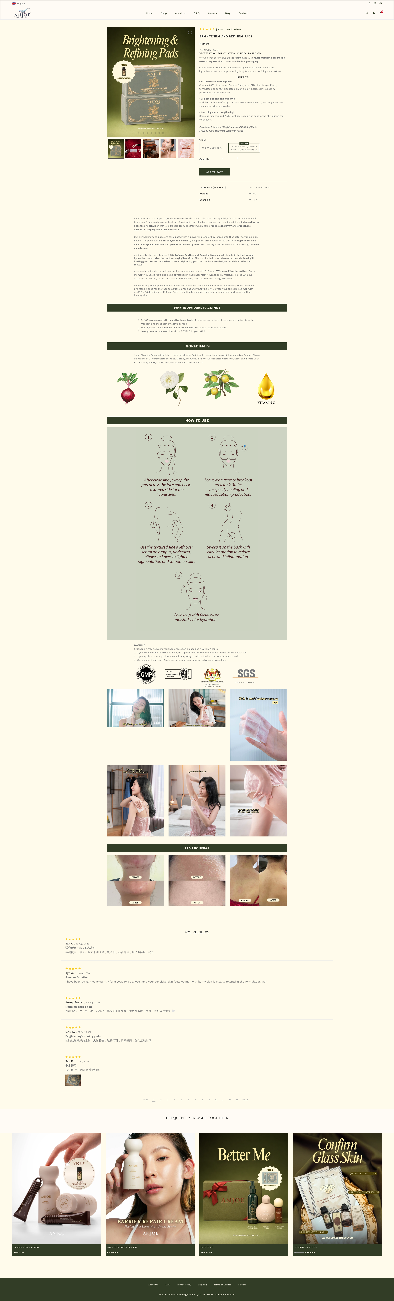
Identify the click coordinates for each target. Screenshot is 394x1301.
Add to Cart (214, 172)
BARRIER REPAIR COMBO (26, 1247)
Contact (243, 13)
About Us (180, 13)
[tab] (197, 211)
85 (237, 1099)
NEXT (245, 1099)
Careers (212, 13)
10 (216, 1099)
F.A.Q (197, 13)
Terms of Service (222, 1284)
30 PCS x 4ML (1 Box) (213, 148)
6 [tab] (159, 133)
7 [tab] (163, 133)
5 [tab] (155, 133)
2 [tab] (144, 133)
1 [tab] (140, 133)
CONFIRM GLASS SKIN (305, 1247)
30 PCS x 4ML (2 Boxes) (244, 148)
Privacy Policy (184, 1284)
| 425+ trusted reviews (228, 29)
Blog (227, 13)
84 (230, 1099)
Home (149, 13)
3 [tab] (147, 133)
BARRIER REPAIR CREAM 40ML (122, 1247)
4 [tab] (151, 133)
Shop (164, 13)
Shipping (202, 1284)
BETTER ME (207, 1247)
